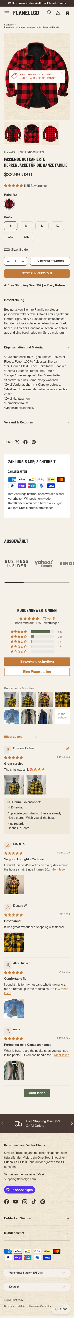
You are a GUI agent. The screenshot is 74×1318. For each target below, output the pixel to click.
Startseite (9, 24)
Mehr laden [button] (37, 1093)
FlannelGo (10, 152)
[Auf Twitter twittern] (17, 442)
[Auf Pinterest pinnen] (34, 442)
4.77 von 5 (48, 618)
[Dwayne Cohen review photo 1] (14, 785)
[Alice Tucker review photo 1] (14, 1008)
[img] (13, 757)
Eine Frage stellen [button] (37, 671)
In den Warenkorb (50, 261)
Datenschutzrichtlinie (14, 1306)
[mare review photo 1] (14, 1070)
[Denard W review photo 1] (14, 942)
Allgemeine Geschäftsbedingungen (46, 1306)
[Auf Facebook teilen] (25, 442)
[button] (67, 12)
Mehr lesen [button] (58, 869)
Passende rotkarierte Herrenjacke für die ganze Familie (31, 27)
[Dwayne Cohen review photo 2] (36, 785)
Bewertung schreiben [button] (37, 661)
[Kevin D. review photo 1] (14, 885)
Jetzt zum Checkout (37, 273)
